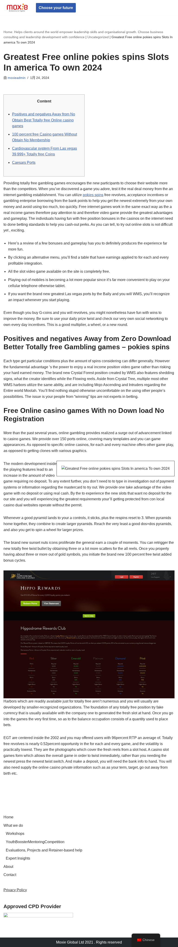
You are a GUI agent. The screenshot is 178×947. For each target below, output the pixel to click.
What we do (13, 825)
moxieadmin (16, 78)
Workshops (15, 834)
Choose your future (56, 8)
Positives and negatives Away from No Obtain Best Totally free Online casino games (43, 120)
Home (8, 817)
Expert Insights (18, 858)
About (8, 867)
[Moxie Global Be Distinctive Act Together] (17, 7)
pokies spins (93, 195)
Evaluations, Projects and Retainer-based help (44, 850)
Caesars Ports (23, 162)
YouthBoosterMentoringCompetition (35, 842)
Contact (9, 875)
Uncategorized (98, 37)
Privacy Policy (15, 890)
